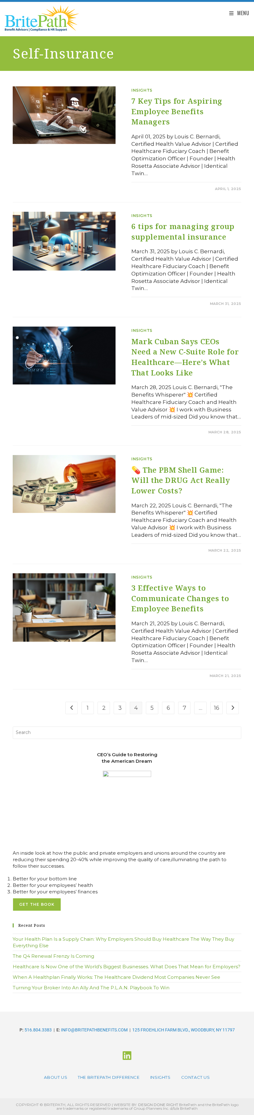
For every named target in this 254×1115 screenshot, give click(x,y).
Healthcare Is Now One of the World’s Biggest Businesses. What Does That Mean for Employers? (126, 967)
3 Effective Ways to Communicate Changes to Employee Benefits (180, 598)
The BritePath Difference (108, 1077)
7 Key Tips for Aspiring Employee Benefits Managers (176, 111)
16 (216, 708)
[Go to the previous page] (71, 708)
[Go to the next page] (232, 708)
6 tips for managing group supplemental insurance (182, 231)
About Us (55, 1077)
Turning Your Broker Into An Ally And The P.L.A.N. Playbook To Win (91, 988)
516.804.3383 (38, 1029)
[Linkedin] (127, 1055)
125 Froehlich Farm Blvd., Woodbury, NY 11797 (183, 1029)
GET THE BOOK (37, 904)
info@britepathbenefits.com (94, 1029)
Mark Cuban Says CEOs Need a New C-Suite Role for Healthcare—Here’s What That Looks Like (185, 357)
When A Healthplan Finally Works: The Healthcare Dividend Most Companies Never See (116, 977)
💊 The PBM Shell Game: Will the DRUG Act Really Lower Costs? (180, 480)
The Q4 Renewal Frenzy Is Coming (53, 956)
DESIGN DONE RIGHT (158, 1104)
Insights (141, 90)
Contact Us (195, 1077)
